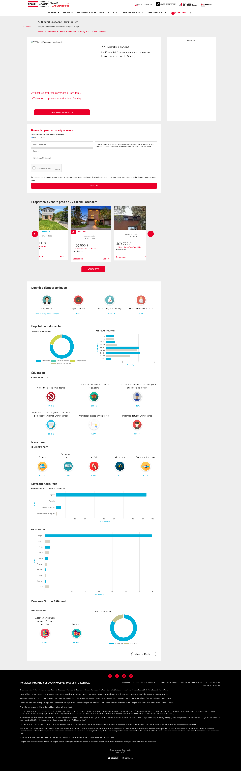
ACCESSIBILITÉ (215, 685)
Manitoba (70, 690)
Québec (41, 690)
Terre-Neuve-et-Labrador (106, 690)
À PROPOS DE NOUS (155, 12)
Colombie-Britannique (58, 690)
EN (191, 13)
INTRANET (191, 682)
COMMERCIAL (182, 682)
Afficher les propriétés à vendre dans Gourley (56, 98)
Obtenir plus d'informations (62, 112)
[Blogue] (206, 5)
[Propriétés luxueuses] (166, 4)
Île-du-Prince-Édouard (151, 690)
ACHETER (52, 12)
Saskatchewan (78, 690)
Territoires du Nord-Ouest (123, 690)
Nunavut (167, 690)
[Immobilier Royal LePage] (48, 4)
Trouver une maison (26, 690)
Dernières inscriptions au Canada (62, 707)
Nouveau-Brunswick (91, 690)
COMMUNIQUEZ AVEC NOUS (130, 682)
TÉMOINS (206, 685)
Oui (43, 138)
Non (34, 138)
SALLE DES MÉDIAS (147, 682)
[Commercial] (188, 5)
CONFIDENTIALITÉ (214, 682)
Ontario (35, 690)
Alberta (47, 690)
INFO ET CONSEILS (106, 12)
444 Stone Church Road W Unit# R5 (128, 247)
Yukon (161, 690)
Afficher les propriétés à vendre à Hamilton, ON (57, 92)
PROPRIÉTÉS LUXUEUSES (169, 682)
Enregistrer (78, 259)
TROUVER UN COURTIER (86, 12)
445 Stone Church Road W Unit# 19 (86, 249)
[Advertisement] (191, 80)
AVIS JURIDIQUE (201, 682)
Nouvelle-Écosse (137, 690)
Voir (62, 256)
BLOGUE (156, 682)
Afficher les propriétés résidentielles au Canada (35, 707)
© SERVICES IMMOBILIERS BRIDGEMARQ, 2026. (42, 683)
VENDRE (66, 12)
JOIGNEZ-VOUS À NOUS (130, 12)
